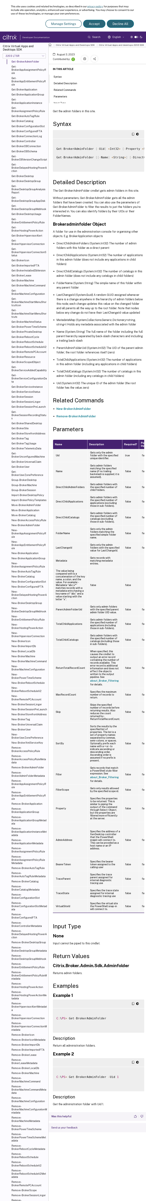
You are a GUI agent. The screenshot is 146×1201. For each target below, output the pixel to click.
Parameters (60, 96)
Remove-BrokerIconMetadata (28, 1039)
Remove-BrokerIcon (22, 1034)
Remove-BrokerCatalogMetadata (25, 888)
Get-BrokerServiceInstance (27, 386)
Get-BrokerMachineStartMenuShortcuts (28, 313)
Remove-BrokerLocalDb (25, 1068)
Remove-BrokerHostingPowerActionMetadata (29, 995)
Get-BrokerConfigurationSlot (28, 126)
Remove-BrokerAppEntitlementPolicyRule (28, 795)
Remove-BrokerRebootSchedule (24, 1156)
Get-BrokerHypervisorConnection (28, 242)
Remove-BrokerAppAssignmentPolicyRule (28, 784)
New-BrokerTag (20, 719)
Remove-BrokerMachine (25, 1073)
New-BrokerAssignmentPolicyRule (28, 565)
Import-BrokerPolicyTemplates (28, 500)
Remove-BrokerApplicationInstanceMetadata (29, 831)
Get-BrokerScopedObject (25, 362)
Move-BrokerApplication (25, 510)
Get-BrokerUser (20, 466)
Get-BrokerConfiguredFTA (26, 131)
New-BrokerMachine (23, 656)
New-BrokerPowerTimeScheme (26, 676)
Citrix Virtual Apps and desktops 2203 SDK (121, 45)
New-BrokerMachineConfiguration (28, 668)
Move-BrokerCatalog (23, 515)
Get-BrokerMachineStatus (26, 321)
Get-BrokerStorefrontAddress (28, 433)
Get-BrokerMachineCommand (28, 285)
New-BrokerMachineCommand (29, 661)
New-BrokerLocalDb (23, 651)
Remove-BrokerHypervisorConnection (28, 1017)
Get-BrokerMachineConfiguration (28, 292)
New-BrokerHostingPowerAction (27, 626)
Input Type (60, 103)
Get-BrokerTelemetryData (26, 448)
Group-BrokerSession (23, 490)
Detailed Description (65, 83)
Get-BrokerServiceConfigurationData (29, 378)
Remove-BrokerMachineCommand (25, 1080)
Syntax (58, 76)
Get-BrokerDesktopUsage (26, 214)
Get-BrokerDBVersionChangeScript (29, 158)
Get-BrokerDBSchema (24, 151)
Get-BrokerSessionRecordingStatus (28, 415)
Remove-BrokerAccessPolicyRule (25, 749)
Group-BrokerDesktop (24, 480)
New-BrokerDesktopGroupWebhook (28, 610)
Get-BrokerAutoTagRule (25, 116)
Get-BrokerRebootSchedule (27, 342)
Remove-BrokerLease (23, 1055)
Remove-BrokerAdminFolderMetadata (28, 774)
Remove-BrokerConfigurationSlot (25, 896)
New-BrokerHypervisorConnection (28, 635)
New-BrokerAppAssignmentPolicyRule (28, 533)
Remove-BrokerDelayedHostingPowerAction (29, 934)
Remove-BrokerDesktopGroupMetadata (29, 949)
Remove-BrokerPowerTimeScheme (26, 1128)
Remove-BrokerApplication (26, 803)
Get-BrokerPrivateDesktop (26, 331)
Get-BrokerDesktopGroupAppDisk (28, 199)
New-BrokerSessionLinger (26, 704)
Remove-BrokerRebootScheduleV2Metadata (28, 1173)
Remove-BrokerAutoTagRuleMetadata (28, 875)
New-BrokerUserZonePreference (27, 736)
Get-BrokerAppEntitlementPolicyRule (28, 81)
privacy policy (95, 6)
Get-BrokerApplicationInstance (26, 101)
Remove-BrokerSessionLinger (28, 1195)
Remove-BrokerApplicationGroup (25, 810)
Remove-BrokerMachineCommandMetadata (28, 1089)
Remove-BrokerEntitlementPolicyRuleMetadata (29, 975)
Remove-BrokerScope (24, 1190)
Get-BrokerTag (20, 438)
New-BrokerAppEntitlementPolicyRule (28, 545)
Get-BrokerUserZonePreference (27, 473)
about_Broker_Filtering (104, 680)
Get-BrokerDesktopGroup (26, 181)
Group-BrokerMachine (24, 485)
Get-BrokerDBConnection (26, 146)
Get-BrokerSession (22, 396)
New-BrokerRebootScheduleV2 (26, 689)
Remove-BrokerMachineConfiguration (28, 1099)
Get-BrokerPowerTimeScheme (28, 326)
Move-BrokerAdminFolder (26, 505)
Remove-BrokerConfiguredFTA (24, 916)
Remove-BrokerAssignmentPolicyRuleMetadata (28, 860)
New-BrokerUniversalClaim (27, 724)
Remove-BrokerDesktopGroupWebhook (28, 957)
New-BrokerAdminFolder (25, 525)
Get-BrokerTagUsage (23, 443)
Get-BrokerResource (23, 357)
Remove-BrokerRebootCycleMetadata (28, 1147)
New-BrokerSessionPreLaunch (29, 709)
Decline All (120, 24)
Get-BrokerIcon (20, 260)
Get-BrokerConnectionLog (26, 136)
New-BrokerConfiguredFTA (27, 586)
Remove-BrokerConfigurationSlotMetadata (29, 906)
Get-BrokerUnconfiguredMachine (28, 455)
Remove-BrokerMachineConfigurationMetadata (29, 1109)
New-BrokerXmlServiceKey (27, 742)
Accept (94, 24)
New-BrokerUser (21, 729)
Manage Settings (63, 24)
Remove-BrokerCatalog (25, 881)
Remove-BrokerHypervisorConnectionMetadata (29, 1026)
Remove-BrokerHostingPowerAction (27, 985)
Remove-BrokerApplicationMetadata (27, 842)
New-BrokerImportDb (23, 646)
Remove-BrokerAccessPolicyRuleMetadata (28, 759)
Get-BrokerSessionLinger (26, 401)
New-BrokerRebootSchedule (28, 682)
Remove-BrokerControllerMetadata (26, 924)
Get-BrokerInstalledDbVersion (28, 270)
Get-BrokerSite (20, 428)
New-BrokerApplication (24, 553)
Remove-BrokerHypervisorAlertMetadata (29, 1006)
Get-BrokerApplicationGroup (27, 94)
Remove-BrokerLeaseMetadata (24, 1062)
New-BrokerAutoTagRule (26, 571)
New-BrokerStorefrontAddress (29, 714)
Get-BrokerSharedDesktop (26, 423)
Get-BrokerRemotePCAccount (28, 352)
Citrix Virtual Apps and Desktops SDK (75, 45)
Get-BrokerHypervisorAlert (26, 235)
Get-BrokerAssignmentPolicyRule (28, 110)
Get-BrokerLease (21, 275)
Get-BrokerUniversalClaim (26, 461)
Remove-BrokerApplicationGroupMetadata (28, 820)
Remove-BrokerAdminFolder (27, 767)
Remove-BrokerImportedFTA (28, 1049)
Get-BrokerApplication (24, 89)
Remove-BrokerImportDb (25, 1044)
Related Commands (65, 90)
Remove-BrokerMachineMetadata (25, 1119)
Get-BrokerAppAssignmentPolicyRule (28, 69)
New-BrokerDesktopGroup (26, 603)
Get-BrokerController (23, 141)
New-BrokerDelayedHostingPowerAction (29, 595)
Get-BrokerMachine (22, 280)
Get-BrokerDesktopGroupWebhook (28, 207)
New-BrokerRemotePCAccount (26, 698)
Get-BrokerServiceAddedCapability (29, 369)
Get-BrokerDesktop (22, 176)
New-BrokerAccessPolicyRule (28, 520)
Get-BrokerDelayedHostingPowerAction (29, 167)
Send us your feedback (64, 1127)
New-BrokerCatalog (23, 576)
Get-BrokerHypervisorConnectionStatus (28, 252)
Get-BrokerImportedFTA (25, 265)
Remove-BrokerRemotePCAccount (26, 1184)
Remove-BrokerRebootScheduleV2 (26, 1164)
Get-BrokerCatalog (22, 121)
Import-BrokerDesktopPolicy (27, 495)
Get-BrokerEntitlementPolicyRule (28, 221)
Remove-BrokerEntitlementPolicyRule (28, 966)
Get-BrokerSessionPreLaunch (28, 406)
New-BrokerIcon (20, 641)
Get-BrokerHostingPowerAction (27, 229)
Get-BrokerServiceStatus (25, 391)
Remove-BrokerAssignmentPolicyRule (28, 850)
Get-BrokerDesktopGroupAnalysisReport (28, 189)
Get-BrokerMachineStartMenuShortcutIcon (28, 302)
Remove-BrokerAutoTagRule (28, 868)
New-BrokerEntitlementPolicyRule (28, 618)
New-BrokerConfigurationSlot (28, 581)
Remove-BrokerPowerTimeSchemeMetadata (28, 1137)
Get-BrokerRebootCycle (25, 337)
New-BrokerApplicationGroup (28, 558)
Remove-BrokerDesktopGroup (28, 942)
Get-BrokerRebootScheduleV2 (28, 347)
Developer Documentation (30, 37)
